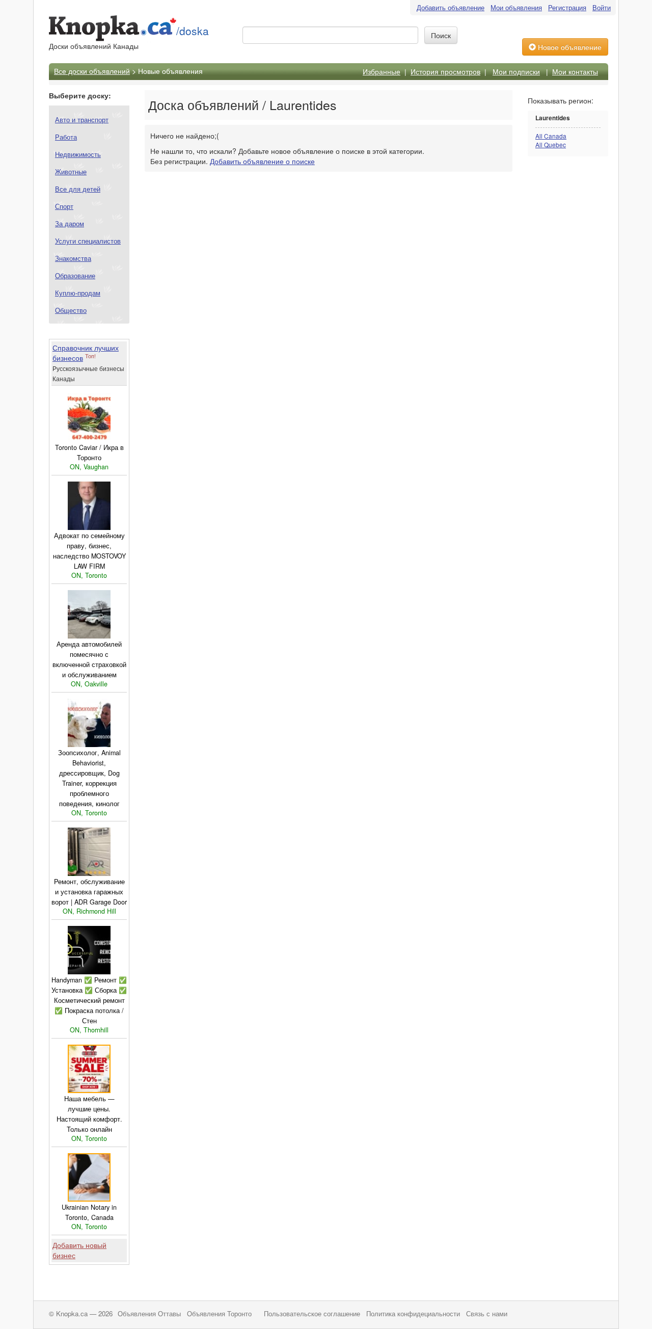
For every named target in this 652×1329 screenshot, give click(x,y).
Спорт (64, 206)
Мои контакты (575, 71)
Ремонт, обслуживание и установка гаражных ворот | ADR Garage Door (89, 892)
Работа (66, 137)
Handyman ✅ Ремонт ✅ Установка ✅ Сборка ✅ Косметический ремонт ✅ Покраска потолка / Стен (89, 1000)
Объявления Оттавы (149, 1313)
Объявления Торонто (219, 1313)
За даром (69, 223)
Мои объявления (516, 7)
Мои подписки (516, 71)
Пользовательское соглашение (312, 1313)
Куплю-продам (77, 293)
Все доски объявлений (92, 70)
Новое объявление (569, 47)
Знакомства (73, 258)
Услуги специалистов (88, 241)
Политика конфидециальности (413, 1313)
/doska (192, 30)
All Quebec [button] (550, 144)
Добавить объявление (450, 7)
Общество (71, 310)
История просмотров (445, 71)
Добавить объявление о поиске (262, 161)
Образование (75, 275)
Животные (71, 171)
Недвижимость (78, 154)
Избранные (381, 71)
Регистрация (567, 7)
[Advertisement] (568, 324)
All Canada (550, 135)
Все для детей (77, 189)
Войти (601, 7)
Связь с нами (486, 1313)
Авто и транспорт (81, 119)
